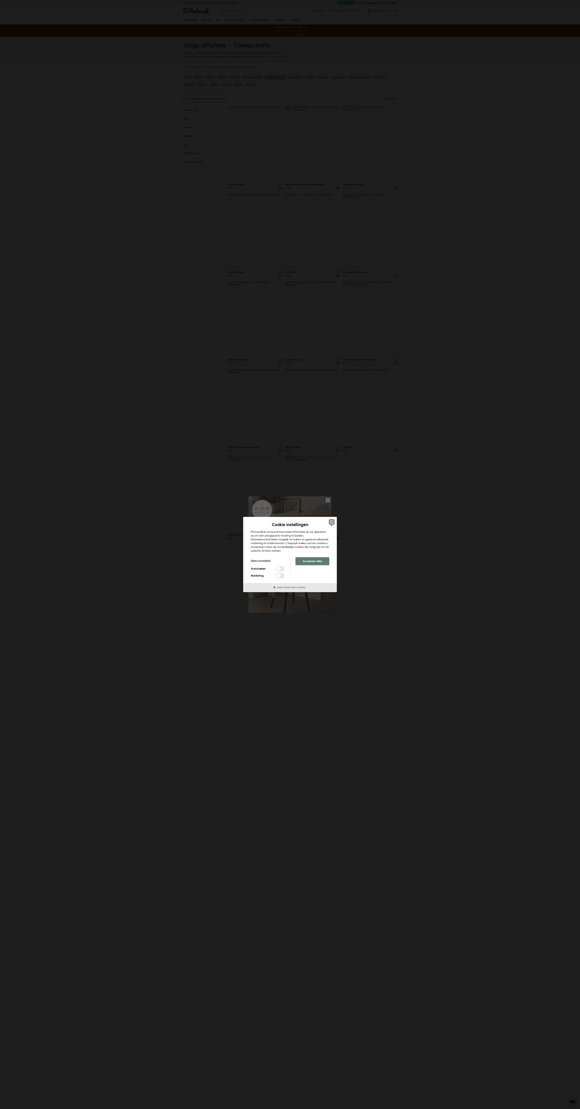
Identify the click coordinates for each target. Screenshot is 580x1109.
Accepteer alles (312, 561)
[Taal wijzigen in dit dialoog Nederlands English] (331, 522)
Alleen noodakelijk (261, 560)
